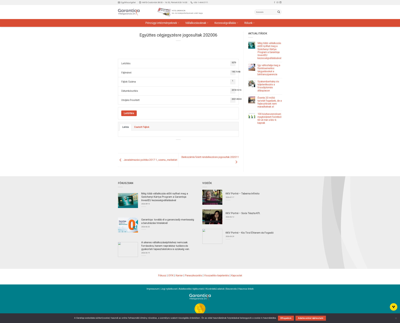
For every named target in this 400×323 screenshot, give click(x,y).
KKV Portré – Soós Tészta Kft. (243, 213)
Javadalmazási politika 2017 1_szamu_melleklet (150, 159)
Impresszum (153, 289)
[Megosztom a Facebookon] (169, 144)
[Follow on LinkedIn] (280, 2)
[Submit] (278, 12)
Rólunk (248, 22)
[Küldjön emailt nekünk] (277, 2)
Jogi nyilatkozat (169, 289)
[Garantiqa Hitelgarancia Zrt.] (133, 12)
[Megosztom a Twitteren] (175, 144)
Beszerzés (231, 289)
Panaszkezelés (193, 275)
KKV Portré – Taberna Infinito (243, 193)
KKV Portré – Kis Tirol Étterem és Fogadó (250, 232)
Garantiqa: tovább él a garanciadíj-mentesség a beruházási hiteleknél (167, 221)
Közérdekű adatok (215, 289)
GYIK (171, 275)
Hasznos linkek (246, 289)
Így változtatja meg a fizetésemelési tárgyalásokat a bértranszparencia (269, 70)
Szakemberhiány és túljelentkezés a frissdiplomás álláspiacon (268, 86)
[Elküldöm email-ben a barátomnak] (181, 144)
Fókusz (162, 275)
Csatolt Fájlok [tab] (141, 127)
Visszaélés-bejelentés (216, 275)
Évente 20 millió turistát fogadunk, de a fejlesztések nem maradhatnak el (270, 102)
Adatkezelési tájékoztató (191, 289)
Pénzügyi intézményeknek (161, 22)
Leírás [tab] (125, 127)
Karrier (179, 275)
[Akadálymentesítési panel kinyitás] (393, 307)
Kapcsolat (236, 275)
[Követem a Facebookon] (274, 2)
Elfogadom (285, 318)
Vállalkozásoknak (195, 22)
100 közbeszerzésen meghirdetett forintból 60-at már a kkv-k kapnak (269, 119)
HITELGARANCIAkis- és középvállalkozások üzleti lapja (187, 12)
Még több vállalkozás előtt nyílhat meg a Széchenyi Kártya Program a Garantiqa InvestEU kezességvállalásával (269, 51)
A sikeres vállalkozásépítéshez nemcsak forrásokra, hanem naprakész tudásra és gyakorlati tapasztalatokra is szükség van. (165, 246)
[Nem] (396, 319)
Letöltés (129, 113)
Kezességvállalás (225, 22)
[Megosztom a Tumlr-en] (187, 144)
